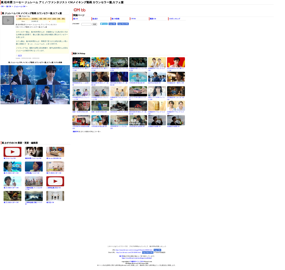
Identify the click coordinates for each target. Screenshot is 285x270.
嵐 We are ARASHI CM (54, 158)
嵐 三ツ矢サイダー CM (11, 173)
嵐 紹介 (95, 19)
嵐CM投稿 (115, 19)
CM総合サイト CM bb (137, 261)
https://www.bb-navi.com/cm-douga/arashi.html (137, 258)
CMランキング (174, 19)
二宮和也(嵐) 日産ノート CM (33, 203)
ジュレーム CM (19, 6)
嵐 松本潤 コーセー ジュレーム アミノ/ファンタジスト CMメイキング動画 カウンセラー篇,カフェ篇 (62, 2)
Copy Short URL (123, 24)
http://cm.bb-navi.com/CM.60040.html (128, 252)
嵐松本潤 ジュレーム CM (33, 158)
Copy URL (112, 24)
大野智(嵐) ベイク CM (32, 173)
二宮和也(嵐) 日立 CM (54, 188)
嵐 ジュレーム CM (9, 158)
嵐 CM (8, 6)
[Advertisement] (139, 40)
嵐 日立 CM (50, 202)
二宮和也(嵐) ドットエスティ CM (33, 188)
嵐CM (75, 19)
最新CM (153, 19)
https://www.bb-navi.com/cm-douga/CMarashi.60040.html (134, 250)
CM (2, 6)
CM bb (133, 19)
